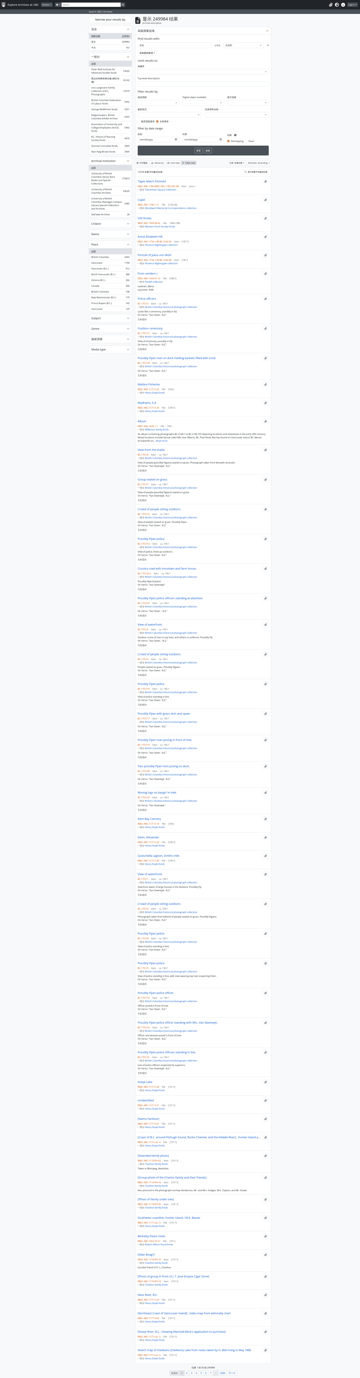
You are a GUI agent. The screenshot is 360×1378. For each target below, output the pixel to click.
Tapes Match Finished (152, 181)
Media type (98, 349)
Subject (96, 318)
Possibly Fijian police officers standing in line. (167, 1052)
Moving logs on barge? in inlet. (157, 792)
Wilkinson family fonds (157, 429)
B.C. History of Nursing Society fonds (110, 138)
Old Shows (145, 218)
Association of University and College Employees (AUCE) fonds (110, 128)
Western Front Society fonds (160, 226)
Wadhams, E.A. (147, 403)
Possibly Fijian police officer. (156, 993)
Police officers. (147, 298)
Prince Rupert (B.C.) (110, 304)
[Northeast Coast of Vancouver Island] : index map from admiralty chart (184, 1313)
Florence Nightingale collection (161, 245)
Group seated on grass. (153, 479)
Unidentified (146, 1100)
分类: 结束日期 (236, 163)
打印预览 (143, 163)
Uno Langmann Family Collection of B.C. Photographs (110, 91)
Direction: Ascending (258, 163)
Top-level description (149, 78)
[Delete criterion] (268, 45)
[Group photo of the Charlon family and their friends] (172, 1177)
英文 (110, 42)
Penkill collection (154, 281)
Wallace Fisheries (149, 384)
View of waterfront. (150, 624)
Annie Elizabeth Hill (150, 236)
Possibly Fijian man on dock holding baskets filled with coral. (177, 358)
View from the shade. (151, 450)
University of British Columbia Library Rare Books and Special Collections (110, 178)
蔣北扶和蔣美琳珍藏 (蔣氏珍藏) (110, 80)
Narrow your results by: (110, 19)
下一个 (232, 1373)
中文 (110, 48)
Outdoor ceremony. (150, 328)
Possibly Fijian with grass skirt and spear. (164, 713)
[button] (331, 5)
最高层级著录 (148, 121)
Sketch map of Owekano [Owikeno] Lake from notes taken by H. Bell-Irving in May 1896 (194, 1350)
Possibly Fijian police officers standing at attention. (170, 598)
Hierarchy (159, 163)
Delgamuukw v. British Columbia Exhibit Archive (110, 117)
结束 (185, 134)
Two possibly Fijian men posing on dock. (164, 766)
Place (94, 244)
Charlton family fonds (156, 1164)
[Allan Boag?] (146, 1254)
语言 (94, 29)
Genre (95, 329)
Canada (110, 286)
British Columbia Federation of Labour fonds (110, 102)
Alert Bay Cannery (149, 819)
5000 (222, 1373)
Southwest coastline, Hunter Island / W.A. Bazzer (169, 1217)
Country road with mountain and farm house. (167, 568)
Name (95, 234)
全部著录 (164, 121)
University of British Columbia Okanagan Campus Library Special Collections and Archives (110, 203)
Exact (251, 141)
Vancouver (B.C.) (110, 269)
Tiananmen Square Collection (160, 189)
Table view (190, 163)
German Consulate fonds (110, 146)
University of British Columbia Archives (110, 191)
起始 (140, 134)
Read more (161, 440)
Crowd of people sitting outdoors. (159, 509)
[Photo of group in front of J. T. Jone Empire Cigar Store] (173, 1276)
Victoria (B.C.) (110, 281)
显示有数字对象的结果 (257, 172)
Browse (46, 4)
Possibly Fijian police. (151, 539)
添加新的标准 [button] (146, 52)
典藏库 (141, 66)
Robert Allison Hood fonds (159, 1244)
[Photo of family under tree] (156, 1199)
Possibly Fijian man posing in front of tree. (165, 740)
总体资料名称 (211, 109)
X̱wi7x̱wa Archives (110, 215)
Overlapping (237, 141)
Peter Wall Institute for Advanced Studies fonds (110, 71)
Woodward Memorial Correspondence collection (171, 208)
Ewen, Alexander (148, 837)
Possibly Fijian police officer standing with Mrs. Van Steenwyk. (178, 1022)
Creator (96, 224)
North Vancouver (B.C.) (110, 275)
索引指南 (231, 97)
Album (142, 421)
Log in (352, 4)
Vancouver (110, 263)
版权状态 (142, 109)
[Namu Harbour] (148, 1119)
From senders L (148, 273)
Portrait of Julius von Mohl (154, 255)
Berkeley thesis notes (151, 1236)
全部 (93, 63)
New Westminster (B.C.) (110, 298)
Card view (175, 163)
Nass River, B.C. (148, 1295)
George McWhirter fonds (110, 110)
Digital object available (194, 97)
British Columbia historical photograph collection (171, 307)
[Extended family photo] (153, 1155)
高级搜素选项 (146, 31)
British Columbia (110, 258)
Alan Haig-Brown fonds (110, 152)
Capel (141, 199)
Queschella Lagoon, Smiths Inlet (158, 855)
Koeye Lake (145, 1082)
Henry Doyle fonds (155, 392)
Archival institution (103, 161)
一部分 (95, 57)
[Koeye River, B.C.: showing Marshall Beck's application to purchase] (182, 1331)
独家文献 (110, 36)
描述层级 (97, 339)
